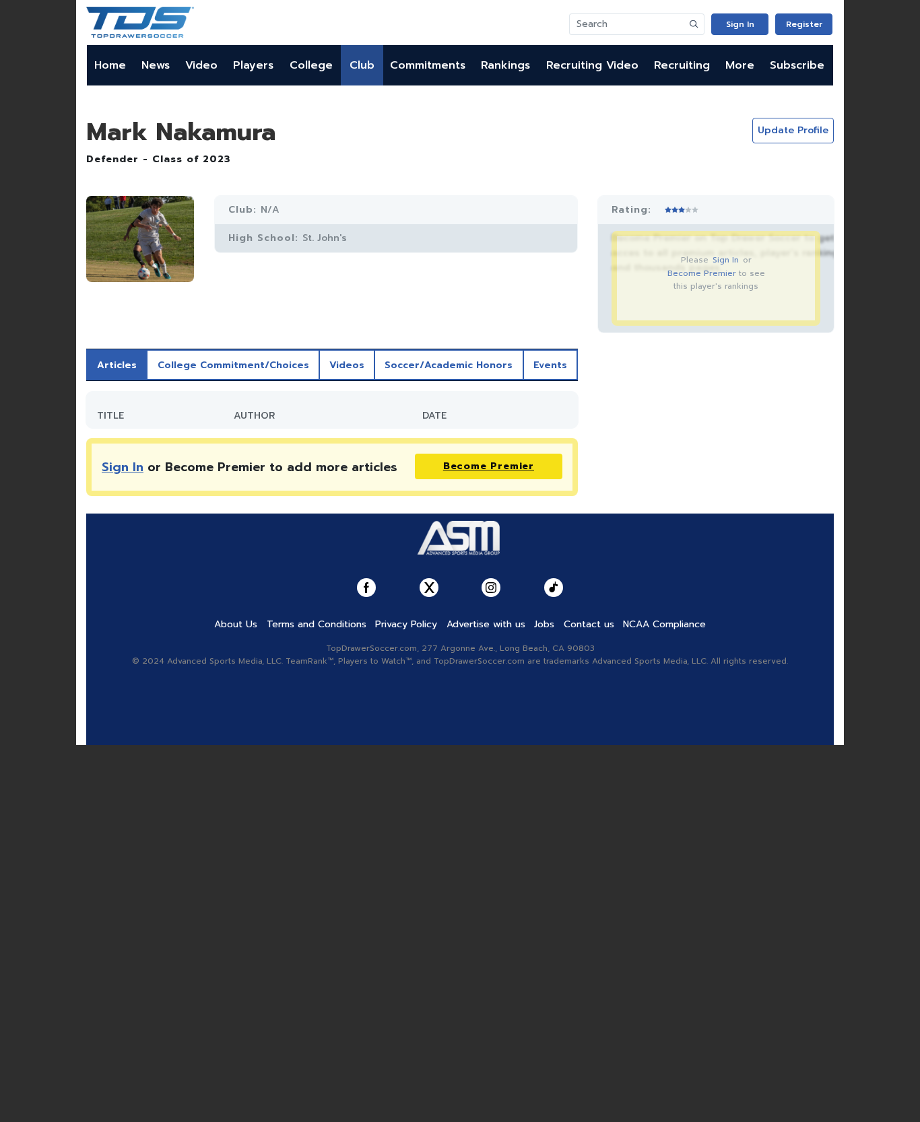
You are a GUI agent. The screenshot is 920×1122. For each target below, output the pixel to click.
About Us (235, 624)
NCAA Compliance (664, 624)
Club (362, 65)
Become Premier (701, 273)
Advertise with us (486, 624)
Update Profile (793, 130)
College (311, 65)
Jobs (544, 624)
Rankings (505, 65)
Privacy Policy (406, 624)
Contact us (589, 624)
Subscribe (797, 65)
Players (253, 65)
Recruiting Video (592, 65)
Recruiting (682, 65)
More (739, 65)
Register (804, 24)
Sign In (740, 24)
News (155, 65)
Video (201, 65)
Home (110, 65)
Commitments (427, 65)
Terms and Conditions (316, 624)
